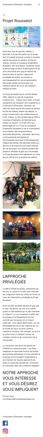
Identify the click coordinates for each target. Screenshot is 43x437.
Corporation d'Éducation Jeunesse (17, 4)
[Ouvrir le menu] (39, 4)
